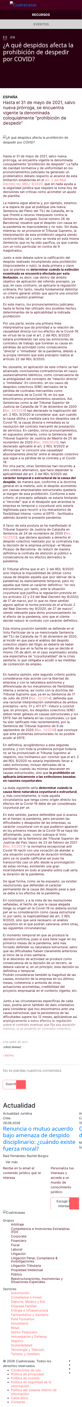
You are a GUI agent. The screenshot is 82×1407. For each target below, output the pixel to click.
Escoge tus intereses (65, 1203)
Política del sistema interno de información (34, 1392)
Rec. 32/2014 (40, 698)
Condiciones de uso (26, 1370)
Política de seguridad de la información (31, 1384)
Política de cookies (25, 1378)
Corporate (18, 1236)
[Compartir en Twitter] (12, 82)
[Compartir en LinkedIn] (20, 82)
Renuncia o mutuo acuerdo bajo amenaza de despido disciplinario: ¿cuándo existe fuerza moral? (39, 1138)
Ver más (12, 1162)
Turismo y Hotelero (25, 1353)
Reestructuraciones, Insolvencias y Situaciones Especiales (37, 1280)
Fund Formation (22, 1319)
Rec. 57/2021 (14, 846)
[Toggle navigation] (5, 5)
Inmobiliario (19, 1323)
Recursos (41, 15)
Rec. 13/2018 (45, 730)
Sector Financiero (24, 1332)
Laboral (8, 1055)
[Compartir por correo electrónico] (27, 82)
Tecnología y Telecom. (28, 1349)
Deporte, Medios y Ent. (28, 1301)
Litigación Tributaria (26, 1265)
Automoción (20, 1292)
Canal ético (19, 1398)
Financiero (18, 1240)
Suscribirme (14, 1084)
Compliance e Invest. (26, 1297)
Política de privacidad (27, 1374)
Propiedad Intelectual (27, 1269)
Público (16, 1274)
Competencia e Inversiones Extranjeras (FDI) (40, 1230)
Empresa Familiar (24, 1306)
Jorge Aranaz (12, 1047)
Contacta (18, 1402)
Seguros (17, 1340)
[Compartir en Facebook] (5, 82)
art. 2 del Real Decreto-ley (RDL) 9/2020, (34, 182)
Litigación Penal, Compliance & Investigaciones (34, 1259)
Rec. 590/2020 (46, 442)
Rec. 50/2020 (14, 410)
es (5, 37)
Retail (15, 1327)
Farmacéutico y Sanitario (30, 1314)
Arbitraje (17, 1224)
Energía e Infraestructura (29, 1310)
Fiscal (15, 1245)
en (12, 37)
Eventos (41, 24)
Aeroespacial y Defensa (29, 1336)
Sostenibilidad (21, 1345)
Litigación (18, 1253)
